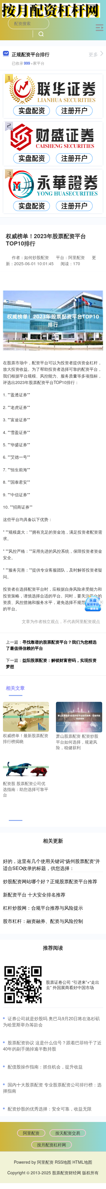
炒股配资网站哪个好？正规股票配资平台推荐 (50, 881)
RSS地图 (63, 1162)
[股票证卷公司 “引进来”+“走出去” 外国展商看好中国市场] (23, 985)
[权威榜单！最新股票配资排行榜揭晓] (26, 716)
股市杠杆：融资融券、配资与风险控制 (43, 921)
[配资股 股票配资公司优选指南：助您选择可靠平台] (26, 766)
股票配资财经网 (66, 1172)
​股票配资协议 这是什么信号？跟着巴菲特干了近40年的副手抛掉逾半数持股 (52, 1045)
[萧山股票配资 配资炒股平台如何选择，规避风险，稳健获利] (79, 716)
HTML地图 (82, 1162)
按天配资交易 (67, 1133)
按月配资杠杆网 (51, 1145)
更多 (93, 54)
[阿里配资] (51, 10)
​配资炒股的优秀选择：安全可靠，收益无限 (50, 1108)
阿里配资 (31, 1133)
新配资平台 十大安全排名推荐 (34, 894)
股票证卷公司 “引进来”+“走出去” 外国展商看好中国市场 (72, 984)
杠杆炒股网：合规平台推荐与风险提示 (43, 907)
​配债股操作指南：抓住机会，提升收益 (45, 1066)
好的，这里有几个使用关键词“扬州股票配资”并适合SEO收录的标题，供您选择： (51, 864)
